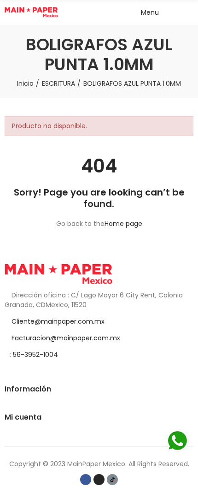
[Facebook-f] (85, 479)
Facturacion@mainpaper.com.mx (66, 338)
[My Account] (188, 12)
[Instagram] (99, 479)
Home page (123, 223)
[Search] (172, 12)
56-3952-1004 (35, 354)
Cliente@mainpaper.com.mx (58, 321)
